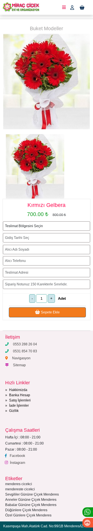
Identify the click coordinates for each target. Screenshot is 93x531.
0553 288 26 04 (25, 344)
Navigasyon (21, 358)
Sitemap (19, 365)
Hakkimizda (18, 390)
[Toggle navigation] (64, 7)
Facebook (17, 456)
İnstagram (17, 462)
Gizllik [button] (14, 411)
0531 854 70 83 (25, 351)
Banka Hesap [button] (19, 395)
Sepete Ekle (50, 312)
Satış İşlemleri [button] (20, 400)
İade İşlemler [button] (19, 405)
